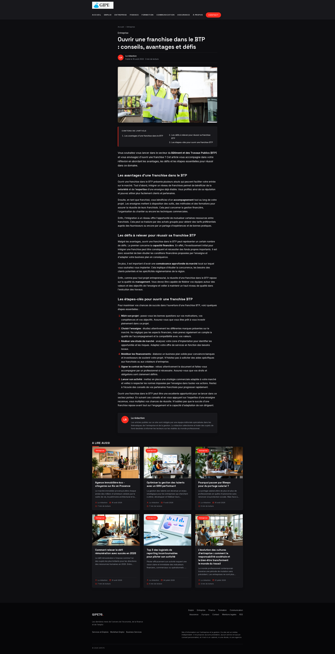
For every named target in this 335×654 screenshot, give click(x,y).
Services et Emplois (100, 632)
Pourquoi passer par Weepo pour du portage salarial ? (214, 484)
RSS (241, 614)
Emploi (108, 15)
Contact (213, 15)
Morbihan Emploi (117, 632)
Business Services (134, 632)
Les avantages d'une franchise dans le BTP (143, 136)
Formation (148, 15)
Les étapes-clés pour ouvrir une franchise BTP (192, 142)
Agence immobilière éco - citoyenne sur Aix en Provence (112, 484)
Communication (166, 15)
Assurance (183, 15)
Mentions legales (229, 614)
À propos (198, 15)
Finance (134, 15)
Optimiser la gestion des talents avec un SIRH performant (166, 484)
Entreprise (121, 15)
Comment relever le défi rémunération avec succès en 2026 (115, 551)
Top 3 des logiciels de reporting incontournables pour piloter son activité (162, 553)
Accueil (96, 15)
